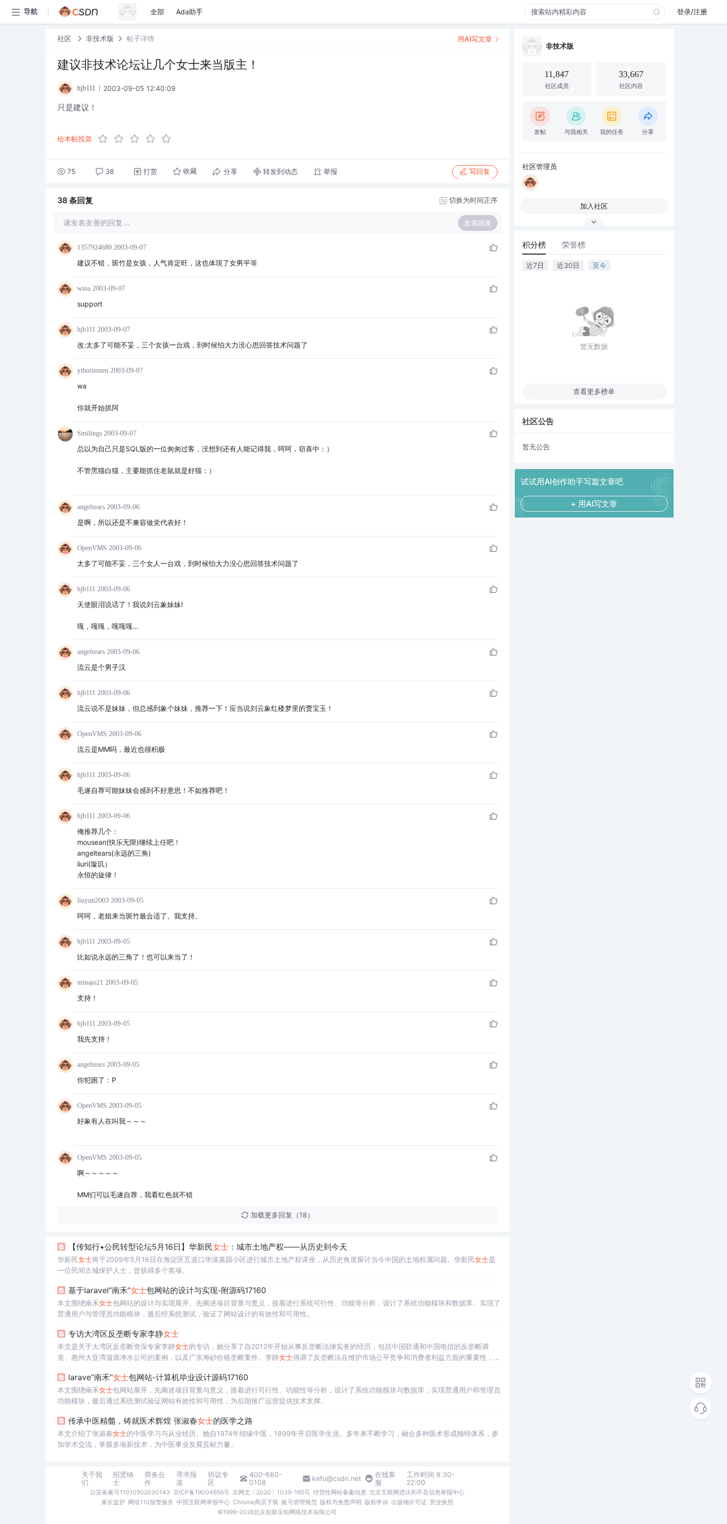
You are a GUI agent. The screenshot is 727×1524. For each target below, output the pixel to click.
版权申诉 (376, 1502)
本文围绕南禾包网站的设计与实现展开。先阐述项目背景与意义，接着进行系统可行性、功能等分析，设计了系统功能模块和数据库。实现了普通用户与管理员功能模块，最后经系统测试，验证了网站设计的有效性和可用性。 (278, 1308)
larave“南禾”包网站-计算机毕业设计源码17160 (158, 1377)
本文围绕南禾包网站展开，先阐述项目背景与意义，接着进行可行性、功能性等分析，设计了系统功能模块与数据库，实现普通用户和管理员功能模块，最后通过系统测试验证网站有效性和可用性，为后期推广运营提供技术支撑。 (278, 1395)
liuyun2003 (93, 900)
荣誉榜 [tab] (574, 245)
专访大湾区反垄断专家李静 (123, 1334)
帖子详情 (140, 38)
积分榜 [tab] (534, 245)
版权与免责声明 (341, 1502)
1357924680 (94, 247)
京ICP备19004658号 (201, 1492)
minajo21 (90, 982)
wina (84, 288)
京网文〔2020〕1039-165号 (271, 1492)
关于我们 (92, 1478)
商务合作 (154, 1478)
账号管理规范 (299, 1502)
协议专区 (218, 1478)
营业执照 (442, 1502)
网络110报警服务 (151, 1502)
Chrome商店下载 (255, 1502)
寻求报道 (186, 1478)
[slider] (137, 139)
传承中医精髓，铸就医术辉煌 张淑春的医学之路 (160, 1421)
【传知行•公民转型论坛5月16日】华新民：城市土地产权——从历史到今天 (207, 1247)
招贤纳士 (123, 1478)
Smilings (89, 433)
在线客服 (385, 1478)
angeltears (91, 507)
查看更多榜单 (594, 391)
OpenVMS (92, 548)
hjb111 (86, 329)
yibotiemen (92, 370)
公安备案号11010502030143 (130, 1492)
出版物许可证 (409, 1502)
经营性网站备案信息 (339, 1492)
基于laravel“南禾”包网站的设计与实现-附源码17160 (167, 1290)
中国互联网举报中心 (203, 1502)
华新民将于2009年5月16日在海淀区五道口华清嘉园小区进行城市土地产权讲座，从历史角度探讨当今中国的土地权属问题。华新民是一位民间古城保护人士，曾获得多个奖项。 (276, 1264)
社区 (65, 38)
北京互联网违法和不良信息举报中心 (416, 1492)
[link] (65, 38)
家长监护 (113, 1502)
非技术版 (100, 38)
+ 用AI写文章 (594, 504)
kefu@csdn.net (336, 1478)
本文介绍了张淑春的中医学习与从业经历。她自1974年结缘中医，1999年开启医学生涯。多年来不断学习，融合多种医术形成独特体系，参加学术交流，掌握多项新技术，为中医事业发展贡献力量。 (278, 1438)
